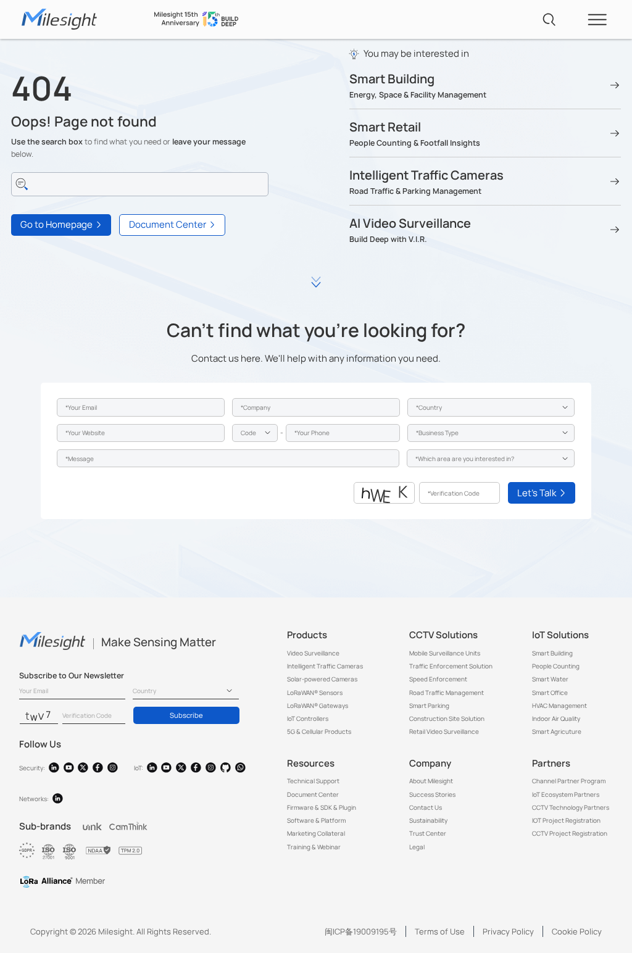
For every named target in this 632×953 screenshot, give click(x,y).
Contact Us (425, 807)
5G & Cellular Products (319, 731)
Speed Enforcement (438, 679)
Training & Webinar (314, 847)
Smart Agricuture (556, 731)
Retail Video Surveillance (444, 731)
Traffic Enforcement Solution (451, 666)
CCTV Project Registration (569, 833)
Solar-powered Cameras (322, 679)
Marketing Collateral (316, 833)
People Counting (556, 666)
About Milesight (431, 780)
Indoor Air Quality (556, 718)
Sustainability (428, 820)
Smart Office (550, 692)
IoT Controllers (307, 718)
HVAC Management (559, 705)
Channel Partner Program (568, 780)
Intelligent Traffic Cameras (325, 666)
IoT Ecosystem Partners (565, 794)
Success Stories (432, 794)
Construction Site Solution (446, 718)
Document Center (313, 794)
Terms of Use (440, 931)
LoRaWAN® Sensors (315, 692)
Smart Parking (429, 705)
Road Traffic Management (446, 692)
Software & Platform (316, 820)
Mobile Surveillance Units (444, 653)
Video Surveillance (313, 653)
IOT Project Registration (566, 820)
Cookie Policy (577, 931)
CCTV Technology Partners (570, 807)
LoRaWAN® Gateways (317, 705)
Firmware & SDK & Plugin (321, 807)
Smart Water (550, 679)
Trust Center (427, 833)
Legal (417, 847)
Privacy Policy (508, 931)
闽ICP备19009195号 (361, 931)
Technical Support (313, 780)
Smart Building (552, 653)
